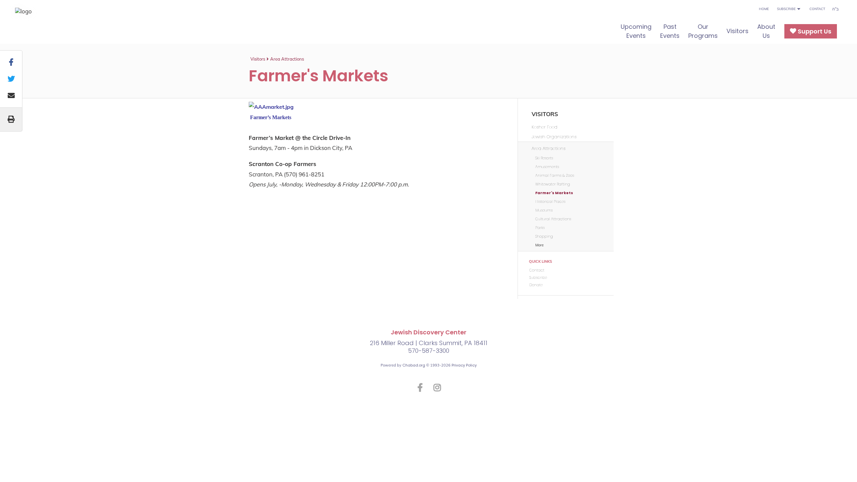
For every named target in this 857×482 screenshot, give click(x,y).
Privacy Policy (464, 365)
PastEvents (670, 31)
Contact (817, 9)
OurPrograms (703, 31)
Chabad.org (413, 365)
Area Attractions (287, 59)
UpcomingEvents (636, 31)
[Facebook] (420, 387)
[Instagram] (437, 387)
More (539, 245)
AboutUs (766, 31)
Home (764, 9)
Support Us (814, 31)
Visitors (737, 31)
